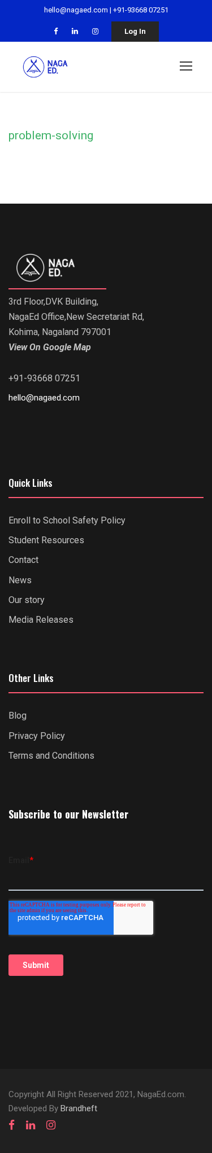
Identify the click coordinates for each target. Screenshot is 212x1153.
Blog (17, 715)
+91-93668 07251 (140, 10)
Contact (23, 560)
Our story (26, 600)
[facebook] (56, 31)
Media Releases (40, 619)
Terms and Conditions (51, 755)
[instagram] (95, 31)
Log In (135, 31)
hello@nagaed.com (76, 10)
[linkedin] (75, 31)
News (20, 580)
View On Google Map (49, 347)
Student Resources (46, 540)
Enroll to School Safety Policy (67, 520)
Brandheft (78, 1108)
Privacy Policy (36, 735)
